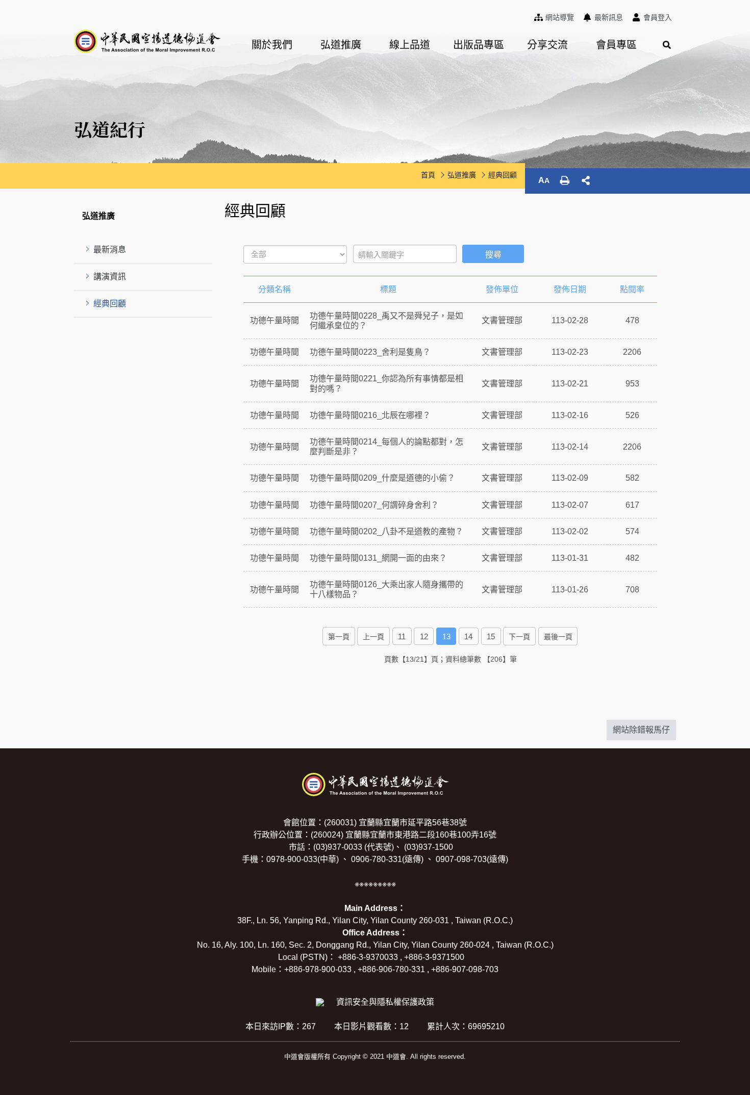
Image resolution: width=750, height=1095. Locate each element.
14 (468, 636)
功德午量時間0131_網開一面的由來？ (378, 558)
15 (491, 636)
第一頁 (338, 637)
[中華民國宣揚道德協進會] (147, 41)
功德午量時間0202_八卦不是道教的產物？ (386, 531)
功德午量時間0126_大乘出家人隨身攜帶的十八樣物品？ (386, 589)
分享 (586, 180)
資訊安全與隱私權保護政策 (385, 1002)
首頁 (428, 175)
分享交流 (547, 44)
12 (424, 636)
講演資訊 (109, 276)
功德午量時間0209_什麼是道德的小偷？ (382, 478)
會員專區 (616, 44)
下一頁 (519, 637)
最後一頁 (558, 637)
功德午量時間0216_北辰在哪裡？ (370, 415)
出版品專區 (478, 44)
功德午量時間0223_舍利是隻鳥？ (370, 352)
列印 (565, 180)
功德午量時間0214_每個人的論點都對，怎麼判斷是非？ (386, 446)
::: (532, 15)
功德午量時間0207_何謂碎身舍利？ (374, 505)
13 (446, 636)
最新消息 (109, 249)
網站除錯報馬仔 (641, 729)
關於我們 (272, 44)
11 (402, 636)
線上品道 (409, 44)
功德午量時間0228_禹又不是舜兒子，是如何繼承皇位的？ (386, 320)
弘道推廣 (340, 44)
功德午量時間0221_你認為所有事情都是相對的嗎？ (386, 383)
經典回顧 (109, 303)
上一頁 (373, 637)
